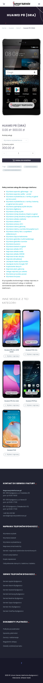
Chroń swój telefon (10, 555)
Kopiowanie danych (13, 266)
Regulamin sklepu (10, 642)
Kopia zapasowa (9, 559)
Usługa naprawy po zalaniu (16, 271)
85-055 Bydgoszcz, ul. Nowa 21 (14, 500)
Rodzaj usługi (7, 135)
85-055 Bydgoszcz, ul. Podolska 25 (16, 493)
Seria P (18, 28)
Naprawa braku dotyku (15, 256)
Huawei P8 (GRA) (14, 167)
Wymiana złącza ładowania (16, 236)
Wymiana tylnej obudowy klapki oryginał (22, 214)
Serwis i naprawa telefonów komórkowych (19, 551)
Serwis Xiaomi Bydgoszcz (12, 585)
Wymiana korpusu (13, 276)
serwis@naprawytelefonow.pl (14, 516)
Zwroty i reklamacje (10, 637)
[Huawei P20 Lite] (31, 328)
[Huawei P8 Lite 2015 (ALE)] (11, 328)
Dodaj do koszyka (23, 160)
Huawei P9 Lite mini (11, 401)
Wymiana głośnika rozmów (16, 241)
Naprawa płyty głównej (15, 269)
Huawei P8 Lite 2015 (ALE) (11, 351)
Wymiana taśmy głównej (15, 226)
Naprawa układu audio (14, 251)
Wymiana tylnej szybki (14, 211)
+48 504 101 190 (9, 513)
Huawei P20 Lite (31, 350)
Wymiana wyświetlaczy (12, 542)
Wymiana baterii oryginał (16, 246)
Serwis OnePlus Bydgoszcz (13, 611)
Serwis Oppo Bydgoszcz (12, 602)
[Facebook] (21, 663)
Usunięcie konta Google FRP (17, 264)
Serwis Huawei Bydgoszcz (13, 590)
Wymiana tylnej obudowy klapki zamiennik (22, 216)
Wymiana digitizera (13, 209)
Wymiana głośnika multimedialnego (20, 239)
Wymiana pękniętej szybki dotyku (19, 206)
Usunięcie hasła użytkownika (17, 261)
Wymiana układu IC (13, 221)
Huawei (11, 28)
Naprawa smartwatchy (12, 546)
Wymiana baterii (9, 538)
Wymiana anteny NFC (14, 224)
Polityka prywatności (11, 629)
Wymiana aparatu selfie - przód (18, 194)
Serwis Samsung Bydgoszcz (13, 594)
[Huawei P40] (11, 428)
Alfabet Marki (26, 678)
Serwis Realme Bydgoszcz (13, 598)
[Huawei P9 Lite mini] (11, 379)
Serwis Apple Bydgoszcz (12, 581)
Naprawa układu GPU (14, 249)
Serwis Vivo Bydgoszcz (11, 607)
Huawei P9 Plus (31, 401)
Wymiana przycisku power (16, 274)
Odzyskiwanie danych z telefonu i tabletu (19, 563)
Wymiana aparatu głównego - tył (19, 191)
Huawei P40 (11, 450)
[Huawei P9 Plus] (31, 379)
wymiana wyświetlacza (12, 170)
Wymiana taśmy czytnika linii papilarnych (22, 229)
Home (4, 28)
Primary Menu (39, 3)
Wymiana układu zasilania (16, 219)
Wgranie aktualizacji (14, 259)
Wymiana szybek (9, 533)
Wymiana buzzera (13, 244)
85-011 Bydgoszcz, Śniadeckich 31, (16, 506)
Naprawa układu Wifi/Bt (15, 254)
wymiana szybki (31, 167)
